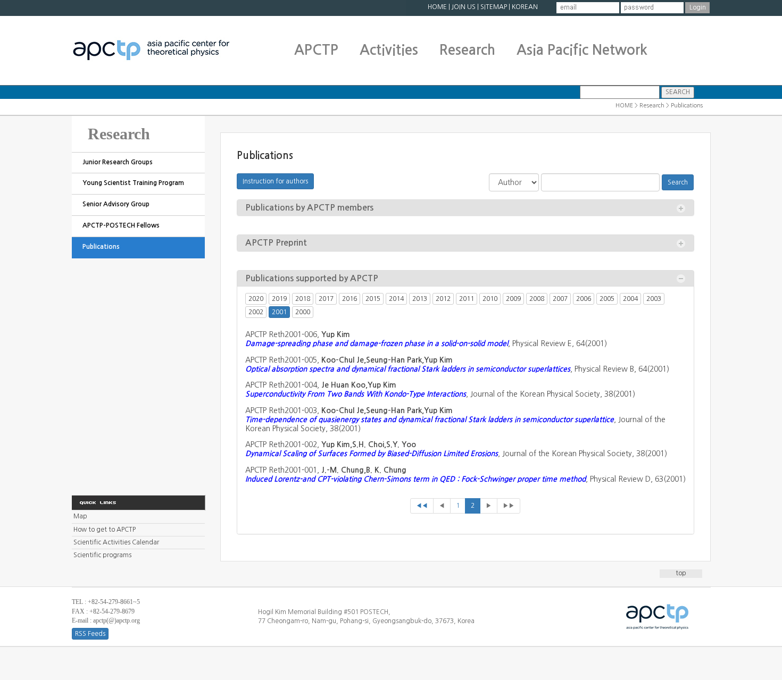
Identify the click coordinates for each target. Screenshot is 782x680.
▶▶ (508, 505)
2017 (326, 299)
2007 (560, 299)
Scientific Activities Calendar (116, 542)
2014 (396, 299)
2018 (302, 299)
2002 (255, 312)
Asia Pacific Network (582, 50)
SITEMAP (493, 7)
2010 (489, 299)
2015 (372, 299)
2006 (583, 299)
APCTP (316, 50)
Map (80, 516)
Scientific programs (102, 555)
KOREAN (525, 7)
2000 (302, 312)
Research (467, 50)
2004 (630, 299)
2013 (419, 299)
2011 (466, 299)
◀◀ (422, 505)
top (681, 573)
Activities (389, 50)
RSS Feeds (90, 634)
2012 (443, 299)
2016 (349, 299)
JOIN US (464, 7)
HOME (437, 7)
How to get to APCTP (104, 529)
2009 (513, 299)
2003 (653, 299)
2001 (279, 312)
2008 (536, 299)
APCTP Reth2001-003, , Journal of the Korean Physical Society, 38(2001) (455, 419)
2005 (607, 299)
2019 (279, 299)
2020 (255, 299)
